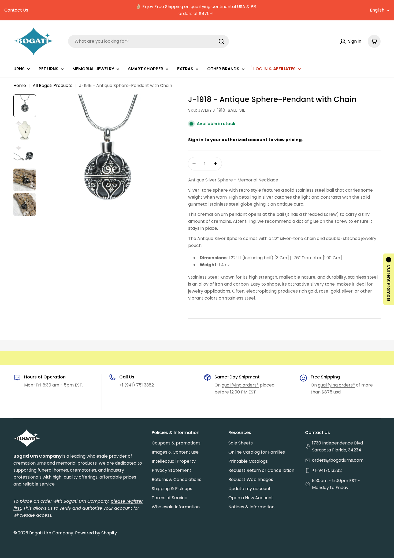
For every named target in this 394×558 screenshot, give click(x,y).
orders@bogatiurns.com (337, 460)
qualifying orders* (240, 385)
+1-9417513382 (327, 470)
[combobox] (148, 41)
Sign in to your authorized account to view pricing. (245, 140)
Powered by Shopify (96, 533)
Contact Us (16, 10)
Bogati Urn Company (51, 533)
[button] (388, 279)
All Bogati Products (52, 85)
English (377, 10)
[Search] (221, 41)
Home (19, 85)
